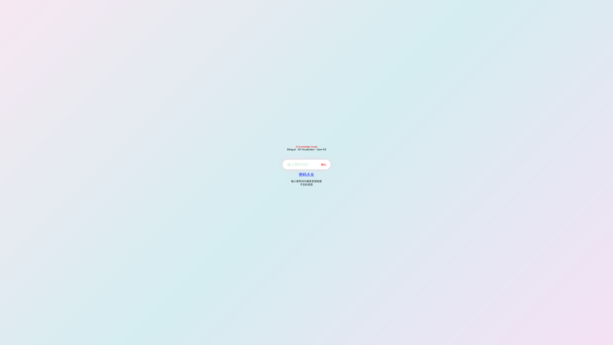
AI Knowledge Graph (306, 146)
